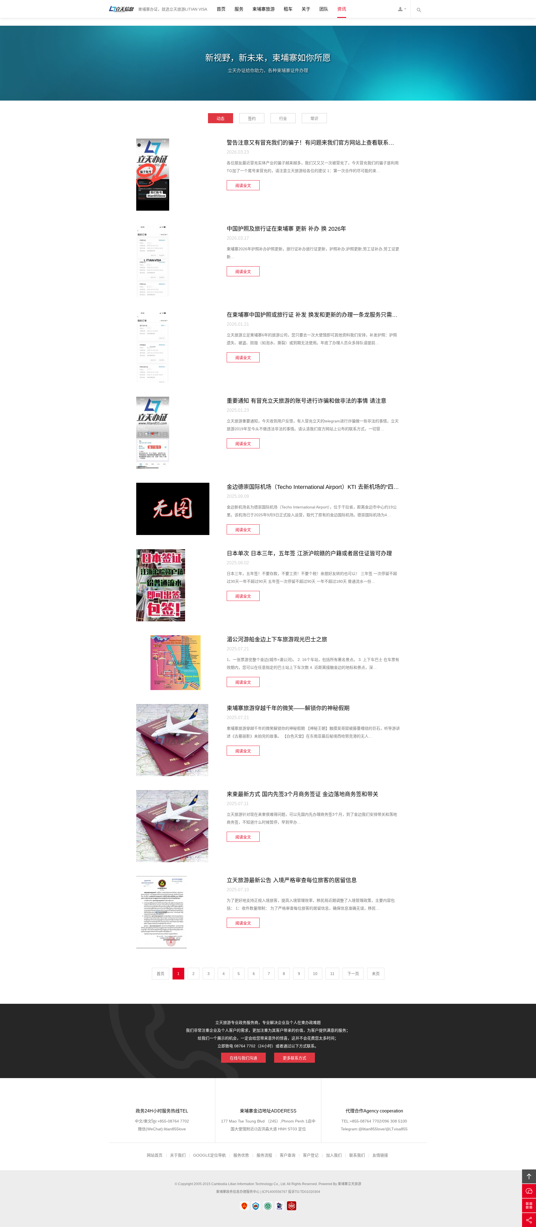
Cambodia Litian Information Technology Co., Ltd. (248, 1184)
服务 (238, 9)
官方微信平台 (529, 1205)
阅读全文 (243, 185)
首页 (221, 9)
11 (332, 973)
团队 (323, 9)
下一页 (353, 973)
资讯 (341, 9)
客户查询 (287, 1155)
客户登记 (311, 1155)
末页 (376, 973)
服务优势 (241, 1155)
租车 (288, 9)
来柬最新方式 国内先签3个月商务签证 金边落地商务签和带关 (302, 794)
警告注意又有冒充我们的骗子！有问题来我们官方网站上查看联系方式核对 (319, 143)
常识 (314, 118)
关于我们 (178, 1155)
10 (315, 973)
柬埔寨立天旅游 (349, 1184)
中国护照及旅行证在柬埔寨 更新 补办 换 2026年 (286, 229)
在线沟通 (529, 1191)
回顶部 (529, 1176)
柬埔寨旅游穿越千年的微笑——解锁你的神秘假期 (288, 708)
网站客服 (402, 9)
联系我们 (357, 1155)
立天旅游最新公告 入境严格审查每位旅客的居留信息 (292, 880)
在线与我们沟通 (243, 1058)
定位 (301, 1129)
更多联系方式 (294, 1058)
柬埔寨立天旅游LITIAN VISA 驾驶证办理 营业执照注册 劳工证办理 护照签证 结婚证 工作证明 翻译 (121, 9)
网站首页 (154, 1155)
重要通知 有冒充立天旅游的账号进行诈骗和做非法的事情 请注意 (306, 401)
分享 (529, 1220)
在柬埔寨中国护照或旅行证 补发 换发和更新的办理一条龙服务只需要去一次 (320, 315)
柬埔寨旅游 (263, 9)
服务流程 (264, 1155)
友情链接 (380, 1155)
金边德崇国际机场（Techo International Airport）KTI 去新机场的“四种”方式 (319, 487)
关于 (306, 9)
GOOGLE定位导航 (209, 1155)
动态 (220, 118)
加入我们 (334, 1155)
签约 (252, 118)
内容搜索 (418, 9)
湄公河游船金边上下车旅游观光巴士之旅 (277, 639)
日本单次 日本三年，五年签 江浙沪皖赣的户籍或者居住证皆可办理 (309, 553)
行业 (283, 118)
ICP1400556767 (274, 1192)
